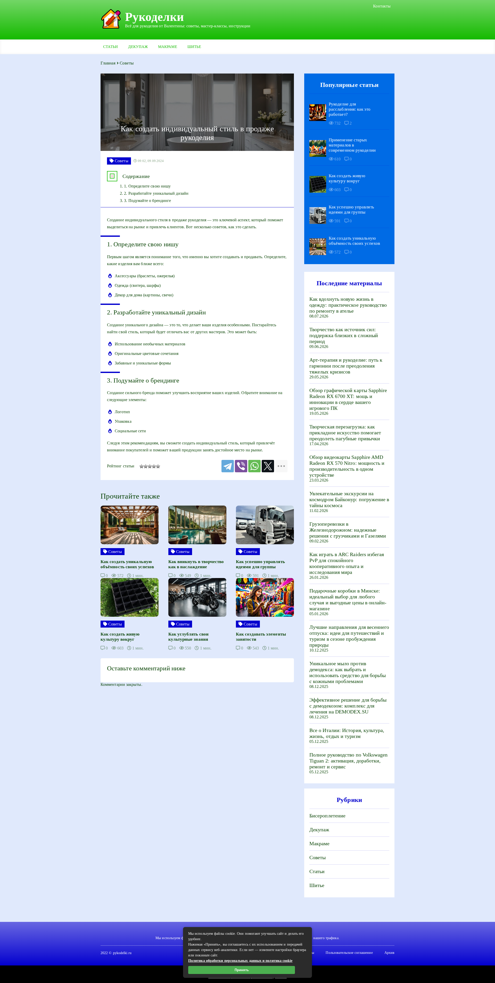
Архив (389, 953)
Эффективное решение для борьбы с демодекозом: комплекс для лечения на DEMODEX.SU (347, 705)
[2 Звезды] (146, 466)
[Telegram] (227, 466)
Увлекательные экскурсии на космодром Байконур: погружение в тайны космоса (349, 499)
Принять (242, 970)
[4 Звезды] (154, 466)
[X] (268, 466)
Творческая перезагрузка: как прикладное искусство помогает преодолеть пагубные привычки (345, 432)
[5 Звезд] (158, 466)
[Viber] (241, 466)
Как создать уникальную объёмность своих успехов (354, 241)
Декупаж (138, 47)
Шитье (194, 47)
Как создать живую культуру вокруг (347, 178)
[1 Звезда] (141, 466)
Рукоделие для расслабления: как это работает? (349, 109)
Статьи (110, 47)
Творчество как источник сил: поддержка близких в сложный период (343, 335)
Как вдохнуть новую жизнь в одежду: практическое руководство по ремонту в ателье (348, 305)
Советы (317, 857)
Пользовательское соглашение (349, 953)
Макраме (167, 47)
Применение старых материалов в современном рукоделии (352, 145)
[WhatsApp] (254, 466)
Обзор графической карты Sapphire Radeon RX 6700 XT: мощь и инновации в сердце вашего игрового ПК (348, 399)
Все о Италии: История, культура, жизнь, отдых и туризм (346, 733)
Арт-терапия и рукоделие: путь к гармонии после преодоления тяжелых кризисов (345, 366)
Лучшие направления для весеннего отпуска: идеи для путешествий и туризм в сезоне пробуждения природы (349, 636)
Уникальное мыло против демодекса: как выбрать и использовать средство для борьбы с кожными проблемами (347, 672)
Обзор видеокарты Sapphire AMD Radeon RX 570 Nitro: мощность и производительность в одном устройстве (346, 466)
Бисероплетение (327, 815)
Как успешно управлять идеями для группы (351, 210)
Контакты (382, 6)
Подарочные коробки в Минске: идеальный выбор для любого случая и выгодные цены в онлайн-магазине (348, 599)
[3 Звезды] (150, 466)
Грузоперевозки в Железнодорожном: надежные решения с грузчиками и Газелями (347, 530)
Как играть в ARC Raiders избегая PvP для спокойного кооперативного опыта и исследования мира (346, 563)
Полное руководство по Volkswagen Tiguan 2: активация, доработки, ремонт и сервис (348, 760)
